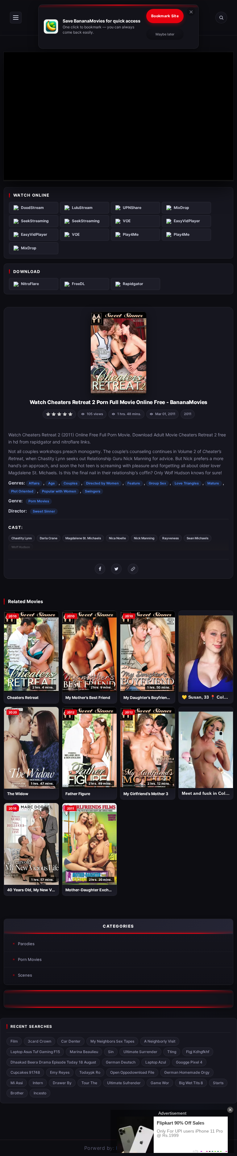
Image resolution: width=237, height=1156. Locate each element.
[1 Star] (48, 413)
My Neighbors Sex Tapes (112, 1041)
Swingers (92, 491)
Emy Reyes (59, 1072)
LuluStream (82, 207)
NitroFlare (30, 283)
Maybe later (165, 34)
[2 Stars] (53, 413)
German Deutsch (120, 1062)
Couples (70, 483)
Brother (17, 1093)
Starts (218, 1082)
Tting (171, 1051)
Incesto (40, 1093)
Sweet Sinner (44, 511)
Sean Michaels (197, 538)
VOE (127, 221)
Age (51, 483)
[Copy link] (133, 569)
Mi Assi (16, 1082)
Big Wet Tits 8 (191, 1082)
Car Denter (71, 1041)
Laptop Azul (155, 1062)
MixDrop (181, 207)
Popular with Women (59, 491)
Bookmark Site (165, 16)
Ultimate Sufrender (124, 1082)
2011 (187, 414)
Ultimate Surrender (140, 1051)
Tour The (89, 1082)
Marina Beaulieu (84, 1051)
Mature (213, 483)
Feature (133, 483)
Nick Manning (144, 538)
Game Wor (160, 1082)
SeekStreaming (35, 221)
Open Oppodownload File (132, 1072)
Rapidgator (133, 283)
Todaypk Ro (89, 1072)
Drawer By (62, 1082)
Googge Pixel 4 (189, 1062)
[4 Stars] (65, 413)
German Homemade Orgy (187, 1072)
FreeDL (78, 283)
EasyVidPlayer (187, 221)
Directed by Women (102, 483)
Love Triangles (187, 483)
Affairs (34, 483)
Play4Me (131, 234)
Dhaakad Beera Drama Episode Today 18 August (53, 1062)
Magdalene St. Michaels (83, 538)
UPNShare (132, 207)
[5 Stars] (70, 413)
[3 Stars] (59, 413)
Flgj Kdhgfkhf (197, 1051)
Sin (111, 1051)
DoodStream (32, 207)
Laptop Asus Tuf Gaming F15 (35, 1051)
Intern (38, 1082)
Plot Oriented (22, 491)
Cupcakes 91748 (25, 1072)
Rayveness (170, 538)
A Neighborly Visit (159, 1041)
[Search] (221, 17)
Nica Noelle (117, 538)
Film (14, 1041)
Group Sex (157, 483)
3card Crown (39, 1041)
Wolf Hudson (20, 547)
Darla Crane (48, 538)
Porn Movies (38, 501)
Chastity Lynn (21, 538)
